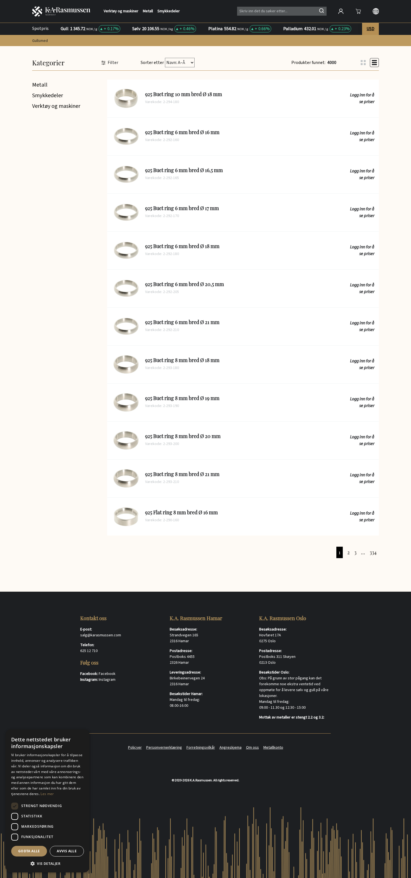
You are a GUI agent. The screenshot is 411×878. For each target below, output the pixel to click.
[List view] (374, 62)
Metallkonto (273, 747)
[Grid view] (363, 62)
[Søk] (321, 10)
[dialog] (47, 800)
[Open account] (341, 11)
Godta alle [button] (29, 851)
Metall (148, 11)
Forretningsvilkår (200, 747)
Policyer (135, 747)
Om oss (252, 747)
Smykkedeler (168, 11)
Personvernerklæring (164, 747)
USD (370, 29)
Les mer (47, 793)
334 (373, 552)
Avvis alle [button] (67, 851)
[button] (47, 863)
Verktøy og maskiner (121, 11)
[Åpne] (358, 11)
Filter (113, 62)
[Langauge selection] (376, 11)
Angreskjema (230, 747)
